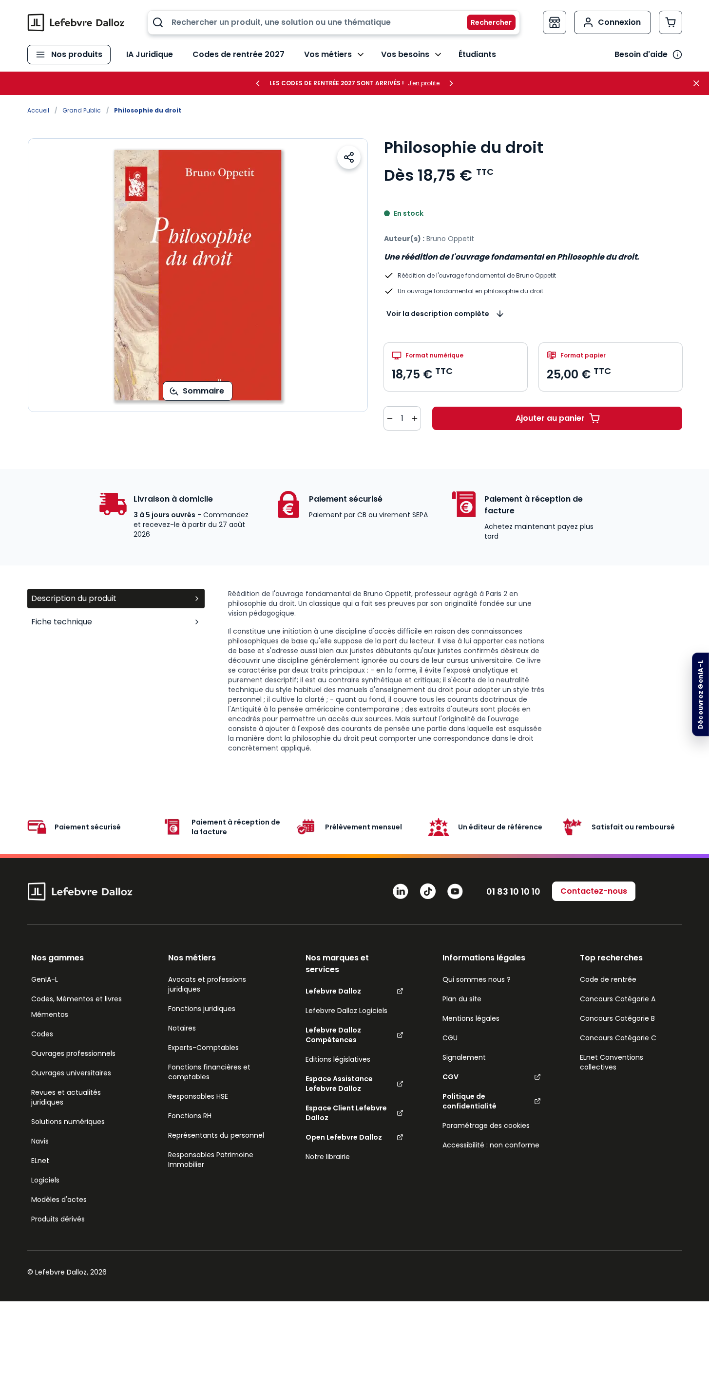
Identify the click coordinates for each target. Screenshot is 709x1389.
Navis (40, 1141)
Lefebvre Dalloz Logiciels (346, 1010)
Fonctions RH (189, 1116)
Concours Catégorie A (617, 999)
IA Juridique (149, 54)
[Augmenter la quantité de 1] (415, 418)
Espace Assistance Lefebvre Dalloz (339, 1083)
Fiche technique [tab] (61, 621)
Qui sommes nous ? (476, 979)
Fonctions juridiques (201, 1009)
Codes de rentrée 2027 (238, 54)
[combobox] (333, 22)
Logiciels (45, 1180)
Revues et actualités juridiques (66, 1097)
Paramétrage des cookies (486, 1125)
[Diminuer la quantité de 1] (390, 418)
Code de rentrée (608, 979)
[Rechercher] (485, 22)
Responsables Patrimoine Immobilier (210, 1159)
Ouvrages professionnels (73, 1053)
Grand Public (81, 110)
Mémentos (49, 1014)
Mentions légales (470, 1018)
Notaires (182, 1028)
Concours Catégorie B (617, 1018)
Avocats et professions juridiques (207, 984)
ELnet (40, 1160)
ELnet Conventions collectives (611, 1062)
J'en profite (424, 83)
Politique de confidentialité (469, 1101)
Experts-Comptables (203, 1047)
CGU (450, 1038)
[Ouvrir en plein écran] (197, 275)
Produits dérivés (58, 1219)
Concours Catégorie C (618, 1038)
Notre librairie (328, 1157)
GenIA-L (44, 979)
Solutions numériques (68, 1121)
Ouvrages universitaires (71, 1073)
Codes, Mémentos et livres (76, 999)
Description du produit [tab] (73, 598)
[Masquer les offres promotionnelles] (699, 83)
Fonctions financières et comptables (209, 1072)
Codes (42, 1034)
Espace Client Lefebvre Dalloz (346, 1113)
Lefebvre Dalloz (333, 991)
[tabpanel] (455, 671)
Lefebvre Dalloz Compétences (333, 1035)
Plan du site (461, 999)
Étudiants (477, 54)
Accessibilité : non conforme (490, 1145)
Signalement (464, 1057)
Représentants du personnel (216, 1135)
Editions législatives (338, 1059)
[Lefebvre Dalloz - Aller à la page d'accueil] (76, 22)
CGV (450, 1077)
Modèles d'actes (59, 1199)
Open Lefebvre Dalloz (344, 1137)
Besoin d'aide (641, 54)
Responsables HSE (198, 1096)
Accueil (38, 110)
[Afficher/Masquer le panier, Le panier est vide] (670, 22)
